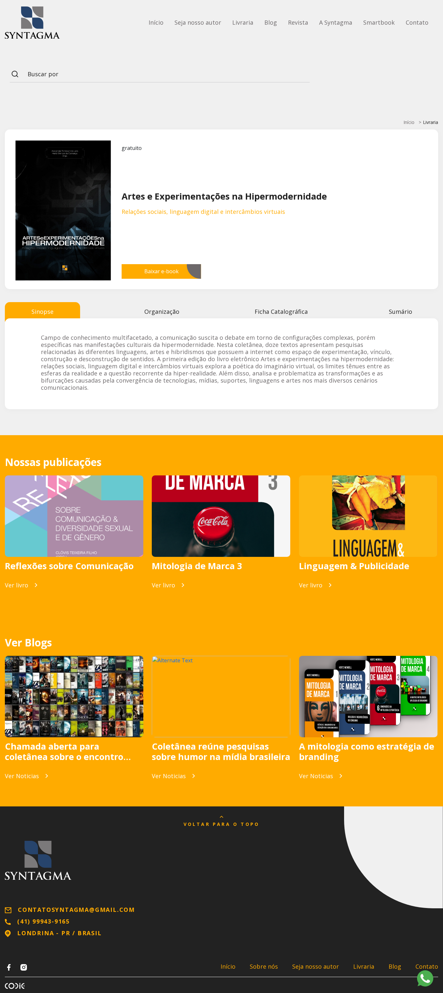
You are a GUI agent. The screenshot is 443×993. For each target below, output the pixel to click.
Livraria (242, 22)
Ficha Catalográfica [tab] (281, 311)
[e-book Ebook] (74, 516)
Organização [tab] (161, 311)
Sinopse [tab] (42, 311)
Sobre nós (264, 966)
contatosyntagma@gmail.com (76, 909)
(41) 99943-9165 (43, 921)
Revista (298, 22)
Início (156, 22)
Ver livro (16, 585)
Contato (417, 22)
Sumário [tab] (400, 311)
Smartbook (379, 22)
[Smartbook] (221, 516)
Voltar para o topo (222, 824)
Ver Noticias (22, 776)
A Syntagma (335, 22)
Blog (270, 22)
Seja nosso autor (197, 22)
